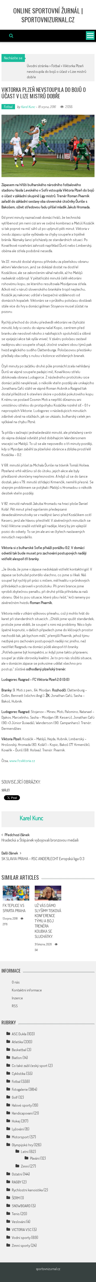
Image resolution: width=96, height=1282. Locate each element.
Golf (15, 1097)
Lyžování (18, 1129)
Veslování (19, 1221)
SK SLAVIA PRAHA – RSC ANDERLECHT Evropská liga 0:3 (42, 859)
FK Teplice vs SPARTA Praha (14, 908)
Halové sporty (22, 1105)
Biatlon (17, 1057)
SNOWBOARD (21, 1205)
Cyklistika (18, 1073)
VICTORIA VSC (22, 1229)
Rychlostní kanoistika (27, 1190)
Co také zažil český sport (30, 1065)
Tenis (16, 1213)
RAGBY (16, 1182)
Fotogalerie (20, 1089)
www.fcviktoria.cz (22, 760)
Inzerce (17, 998)
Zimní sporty (21, 1245)
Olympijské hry (22, 1145)
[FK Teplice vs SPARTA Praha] (16, 893)
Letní (25, 1151)
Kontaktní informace (27, 990)
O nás (16, 982)
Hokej (16, 1121)
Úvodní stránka (37, 65)
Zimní (25, 1166)
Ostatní (17, 1174)
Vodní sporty (21, 1237)
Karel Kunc (28, 107)
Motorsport (20, 1137)
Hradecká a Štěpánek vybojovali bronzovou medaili (40, 841)
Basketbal (19, 1049)
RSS (15, 1006)
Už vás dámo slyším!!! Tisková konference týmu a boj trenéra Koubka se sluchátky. (48, 921)
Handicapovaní (22, 1113)
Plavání (35, 1158)
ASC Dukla (19, 1034)
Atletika (17, 1041)
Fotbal (55, 65)
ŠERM (16, 1198)
